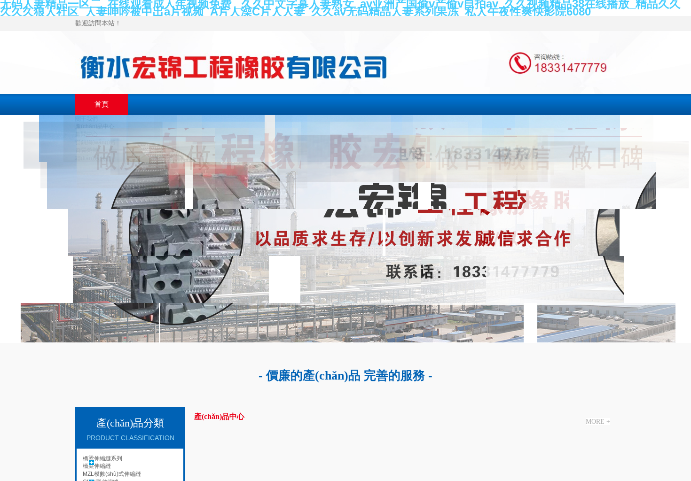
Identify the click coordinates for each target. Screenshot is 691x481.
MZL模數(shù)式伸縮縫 (112, 474)
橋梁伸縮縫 (97, 466)
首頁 (101, 104)
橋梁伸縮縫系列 (102, 458)
